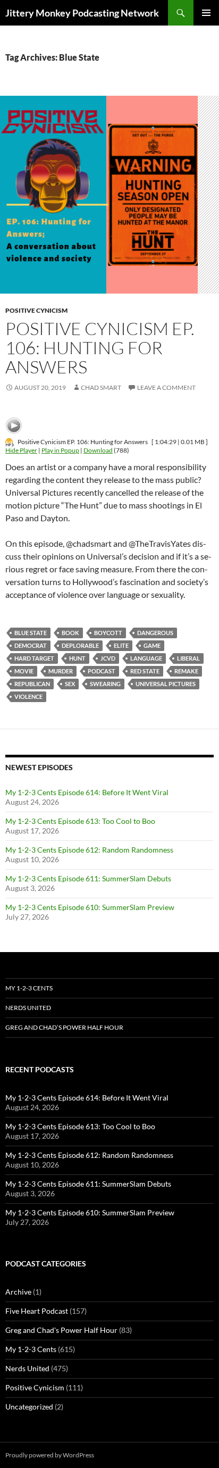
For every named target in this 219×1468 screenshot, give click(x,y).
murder (60, 671)
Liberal (188, 658)
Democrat (30, 645)
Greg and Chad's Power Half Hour (61, 1329)
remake (186, 671)
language (146, 658)
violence (28, 696)
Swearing (105, 683)
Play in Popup (60, 450)
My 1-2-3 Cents (29, 988)
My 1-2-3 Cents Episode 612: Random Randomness (89, 849)
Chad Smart (101, 387)
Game (152, 645)
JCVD (107, 658)
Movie (23, 671)
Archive (18, 1291)
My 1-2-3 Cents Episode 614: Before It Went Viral (87, 792)
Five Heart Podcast (36, 1310)
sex (70, 683)
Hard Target (34, 658)
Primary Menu (206, 13)
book (70, 632)
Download (98, 450)
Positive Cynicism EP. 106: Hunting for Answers (100, 348)
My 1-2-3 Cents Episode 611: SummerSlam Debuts (88, 878)
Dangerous (155, 632)
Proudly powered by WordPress (49, 1455)
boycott (108, 632)
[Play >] (13, 425)
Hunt (77, 658)
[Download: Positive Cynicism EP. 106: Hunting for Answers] (9, 442)
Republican (32, 683)
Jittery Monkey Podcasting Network (82, 13)
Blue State (30, 632)
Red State (144, 671)
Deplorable (80, 645)
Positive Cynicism (36, 310)
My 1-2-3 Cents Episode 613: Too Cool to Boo (80, 820)
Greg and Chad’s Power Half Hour (64, 1027)
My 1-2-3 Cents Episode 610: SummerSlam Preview (89, 907)
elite (121, 645)
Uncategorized (29, 1406)
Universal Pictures (166, 683)
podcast (101, 671)
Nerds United (28, 1008)
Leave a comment (166, 387)
